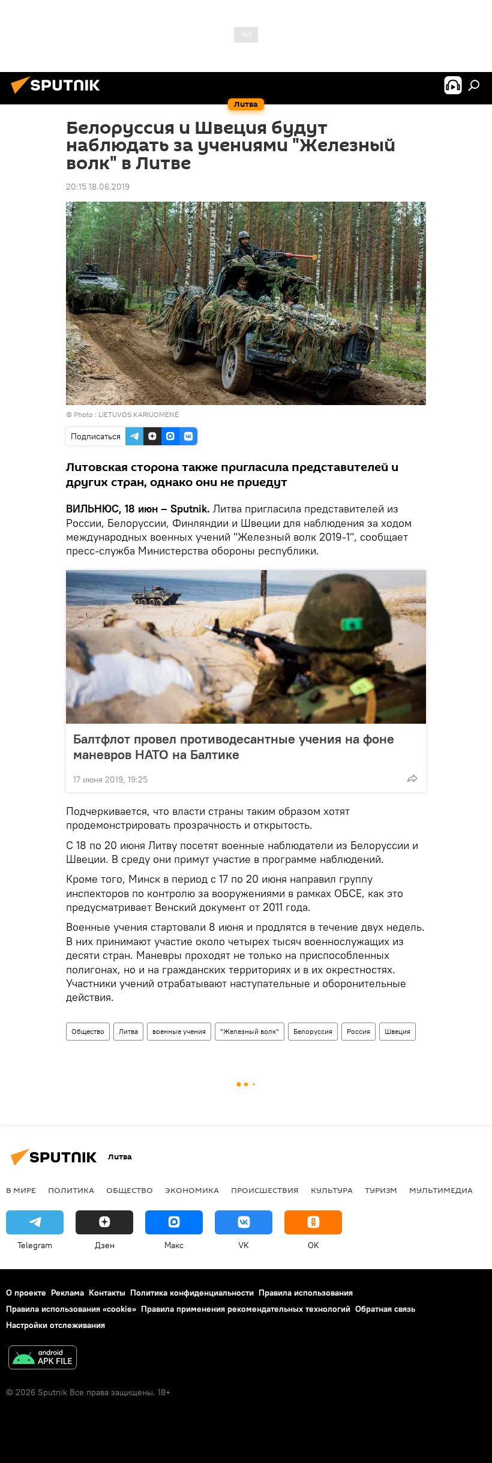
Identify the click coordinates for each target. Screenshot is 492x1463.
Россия (358, 1031)
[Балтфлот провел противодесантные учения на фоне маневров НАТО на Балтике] (246, 647)
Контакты (107, 1292)
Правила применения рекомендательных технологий (245, 1308)
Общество (87, 1031)
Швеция (397, 1031)
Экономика (192, 1190)
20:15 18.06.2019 (98, 186)
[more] (412, 778)
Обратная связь (385, 1308)
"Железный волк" (249, 1031)
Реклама (67, 1292)
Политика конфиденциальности (192, 1292)
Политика (71, 1190)
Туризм (381, 1190)
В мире (21, 1190)
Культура (332, 1190)
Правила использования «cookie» (71, 1308)
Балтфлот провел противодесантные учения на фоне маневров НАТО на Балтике (233, 746)
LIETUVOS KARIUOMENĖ (138, 414)
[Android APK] (42, 1358)
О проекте (26, 1292)
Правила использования (306, 1292)
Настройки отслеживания (55, 1325)
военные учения (179, 1031)
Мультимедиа (441, 1190)
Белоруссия (312, 1031)
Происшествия (265, 1190)
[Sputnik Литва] (59, 95)
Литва (128, 1031)
